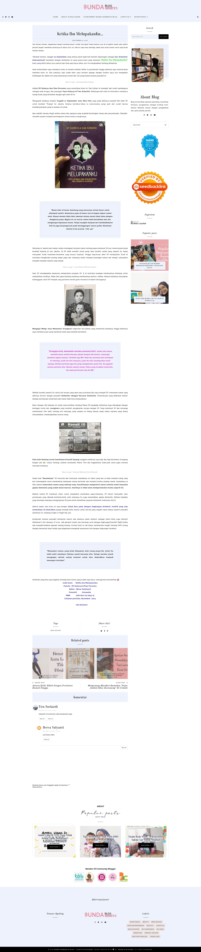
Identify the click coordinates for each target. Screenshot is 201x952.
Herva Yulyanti (53, 727)
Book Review (56, 630)
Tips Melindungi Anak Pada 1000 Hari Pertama (100, 838)
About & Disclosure (70, 17)
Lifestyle (125, 17)
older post (121, 682)
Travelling (154, 936)
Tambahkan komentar (118, 752)
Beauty (146, 922)
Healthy (150, 925)
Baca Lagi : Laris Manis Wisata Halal (79, 267)
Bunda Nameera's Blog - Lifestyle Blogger (73, 949)
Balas (42, 719)
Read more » (55, 847)
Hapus (50, 719)
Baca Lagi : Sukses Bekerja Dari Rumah (79, 472)
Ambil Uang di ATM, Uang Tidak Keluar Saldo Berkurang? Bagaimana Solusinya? (55, 838)
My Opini (160, 929)
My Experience (148, 929)
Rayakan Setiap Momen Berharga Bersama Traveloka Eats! (149, 265)
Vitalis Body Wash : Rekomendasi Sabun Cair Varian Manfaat (146, 838)
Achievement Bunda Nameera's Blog (100, 17)
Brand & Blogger (125, 949)
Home (55, 17)
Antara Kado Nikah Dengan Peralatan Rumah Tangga (52, 686)
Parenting (137, 933)
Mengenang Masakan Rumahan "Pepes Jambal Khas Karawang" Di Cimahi (108, 686)
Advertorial (140, 17)
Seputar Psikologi (139, 936)
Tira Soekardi (48, 707)
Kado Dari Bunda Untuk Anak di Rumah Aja (150, 299)
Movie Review (133, 929)
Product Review (151, 933)
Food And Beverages (136, 925)
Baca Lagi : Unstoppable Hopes (80, 82)
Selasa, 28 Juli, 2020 (47, 710)
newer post (39, 682)
